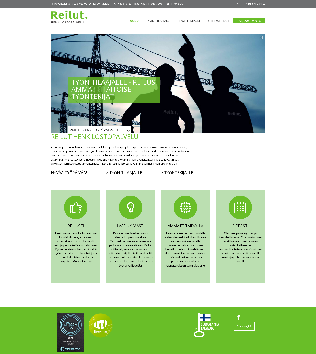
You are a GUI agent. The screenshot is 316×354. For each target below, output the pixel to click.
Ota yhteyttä (244, 326)
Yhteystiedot (219, 21)
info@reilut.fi (177, 3)
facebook (237, 3)
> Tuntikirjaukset (255, 3)
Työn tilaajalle (158, 21)
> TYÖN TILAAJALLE (124, 172)
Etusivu (132, 21)
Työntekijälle (189, 21)
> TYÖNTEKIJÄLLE (177, 172)
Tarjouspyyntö (249, 21)
